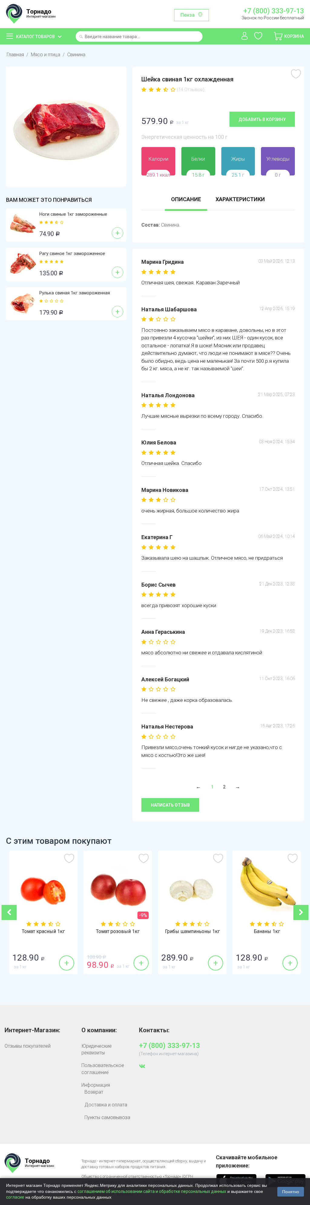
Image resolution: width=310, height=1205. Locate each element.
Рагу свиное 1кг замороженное (72, 253)
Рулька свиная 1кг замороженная (74, 293)
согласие (15, 1197)
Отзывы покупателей (28, 1046)
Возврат (93, 1092)
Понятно (290, 1191)
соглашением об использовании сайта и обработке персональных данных (152, 1191)
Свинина (76, 54)
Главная (15, 54)
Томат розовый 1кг (118, 931)
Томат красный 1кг (43, 931)
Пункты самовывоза (107, 1117)
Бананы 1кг (267, 931)
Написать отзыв (170, 805)
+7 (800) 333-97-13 (273, 11)
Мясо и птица (45, 54)
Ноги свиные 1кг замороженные (73, 214)
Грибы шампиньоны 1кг (192, 931)
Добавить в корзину (262, 119)
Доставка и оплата (105, 1105)
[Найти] (81, 37)
